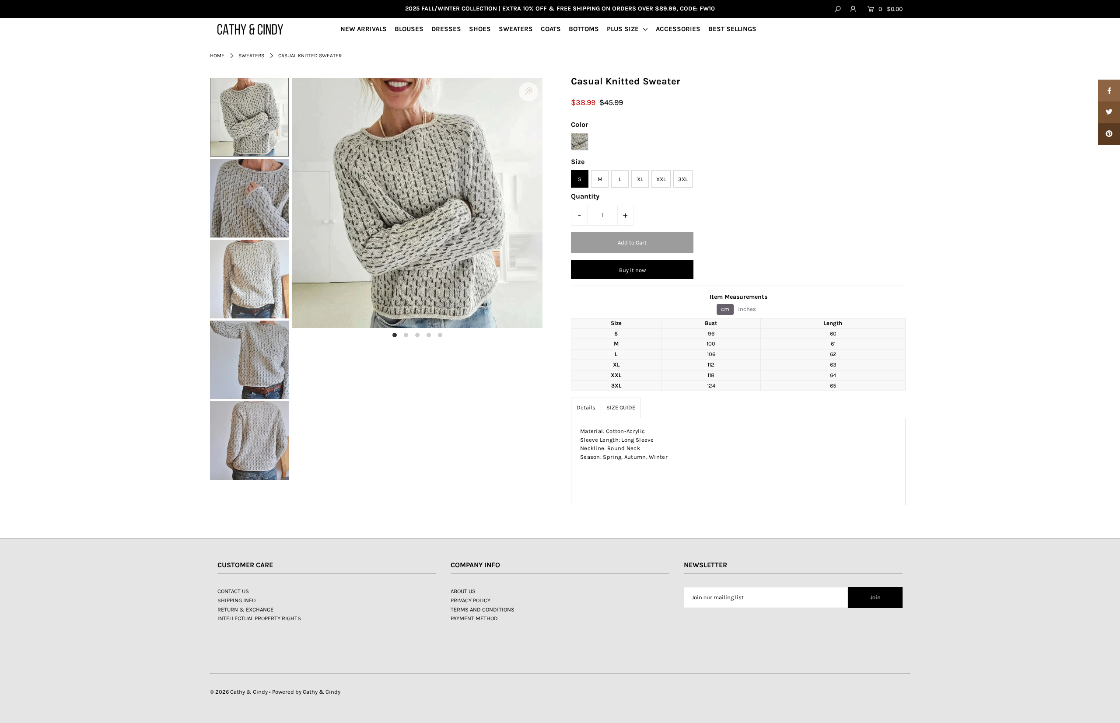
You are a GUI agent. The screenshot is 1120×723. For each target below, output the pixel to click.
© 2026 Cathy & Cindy (239, 691)
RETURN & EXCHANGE (245, 609)
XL (640, 179)
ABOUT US (463, 591)
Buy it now (632, 270)
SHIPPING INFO (236, 600)
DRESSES (446, 29)
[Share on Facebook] (1109, 90)
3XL (683, 179)
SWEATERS (516, 29)
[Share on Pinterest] (1109, 134)
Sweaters (251, 55)
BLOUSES (409, 29)
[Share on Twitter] (1109, 112)
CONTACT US (233, 591)
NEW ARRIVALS (363, 29)
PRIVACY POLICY (470, 600)
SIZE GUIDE (620, 407)
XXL (661, 179)
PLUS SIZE (623, 29)
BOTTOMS (584, 29)
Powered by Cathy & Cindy (306, 691)
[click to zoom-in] (528, 91)
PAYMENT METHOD (474, 618)
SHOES (480, 29)
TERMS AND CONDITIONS (482, 609)
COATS (551, 29)
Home (217, 55)
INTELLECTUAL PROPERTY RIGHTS (259, 618)
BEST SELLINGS (732, 29)
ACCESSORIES (678, 29)
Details (586, 407)
